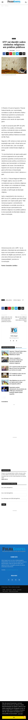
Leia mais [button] (20, 713)
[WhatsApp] (14, 53)
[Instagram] (14, 341)
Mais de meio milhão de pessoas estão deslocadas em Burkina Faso (21, 319)
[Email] (20, 53)
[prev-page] (2, 398)
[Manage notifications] (24, 717)
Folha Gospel (12, 50)
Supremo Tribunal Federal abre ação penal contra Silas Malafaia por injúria (17, 353)
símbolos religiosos (17, 300)
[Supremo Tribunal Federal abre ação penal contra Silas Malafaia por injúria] (5, 352)
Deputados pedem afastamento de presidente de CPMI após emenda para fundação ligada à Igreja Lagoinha (17, 391)
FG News (6, 5)
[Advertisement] (14, 22)
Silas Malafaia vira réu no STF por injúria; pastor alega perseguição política (17, 382)
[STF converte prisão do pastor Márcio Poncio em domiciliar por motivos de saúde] (5, 368)
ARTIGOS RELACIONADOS (8, 347)
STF (23, 300)
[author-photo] (14, 333)
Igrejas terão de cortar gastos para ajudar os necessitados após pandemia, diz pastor (6, 319)
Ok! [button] (14, 717)
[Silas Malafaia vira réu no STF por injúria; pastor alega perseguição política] (5, 382)
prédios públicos (9, 300)
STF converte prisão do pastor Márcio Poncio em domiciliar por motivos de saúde (17, 368)
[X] (7, 53)
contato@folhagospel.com (12, 570)
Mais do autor (19, 347)
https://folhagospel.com (14, 337)
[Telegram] (17, 53)
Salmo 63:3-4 (4, 479)
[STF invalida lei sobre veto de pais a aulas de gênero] (5, 375)
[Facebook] (4, 53)
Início (2, 5)
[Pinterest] (10, 53)
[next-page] (5, 398)
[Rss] (19, 580)
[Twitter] (15, 580)
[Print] (23, 53)
